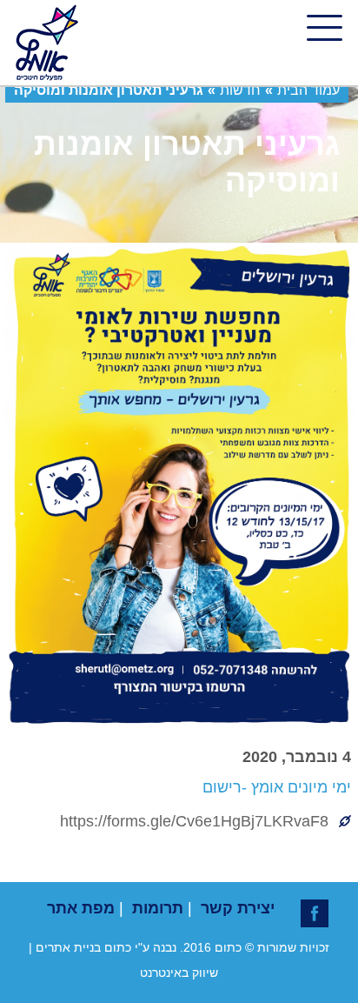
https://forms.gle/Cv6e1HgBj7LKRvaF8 (194, 821)
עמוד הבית (308, 90)
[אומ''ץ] (45, 42)
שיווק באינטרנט (179, 973)
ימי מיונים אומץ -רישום (276, 787)
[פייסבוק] (314, 913)
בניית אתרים (68, 947)
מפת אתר (81, 908)
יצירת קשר (238, 908)
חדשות (240, 90)
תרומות (157, 908)
